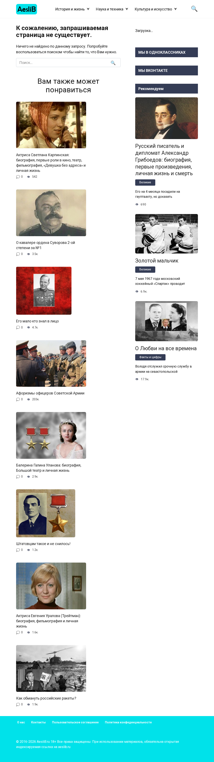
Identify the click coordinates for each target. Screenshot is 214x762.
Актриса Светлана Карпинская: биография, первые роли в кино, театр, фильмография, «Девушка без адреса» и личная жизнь (51, 162)
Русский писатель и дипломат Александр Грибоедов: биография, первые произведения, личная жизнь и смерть (164, 159)
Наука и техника (109, 9)
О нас (21, 722)
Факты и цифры (150, 357)
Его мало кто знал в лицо (37, 321)
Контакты (38, 722)
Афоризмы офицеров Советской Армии (50, 393)
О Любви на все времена (166, 348)
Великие (145, 182)
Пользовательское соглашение (75, 722)
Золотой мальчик (156, 260)
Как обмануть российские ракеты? (46, 698)
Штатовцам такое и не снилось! (43, 543)
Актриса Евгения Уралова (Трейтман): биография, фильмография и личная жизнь (48, 621)
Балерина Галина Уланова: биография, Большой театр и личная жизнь (48, 468)
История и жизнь (70, 9)
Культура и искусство (153, 9)
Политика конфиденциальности (128, 722)
